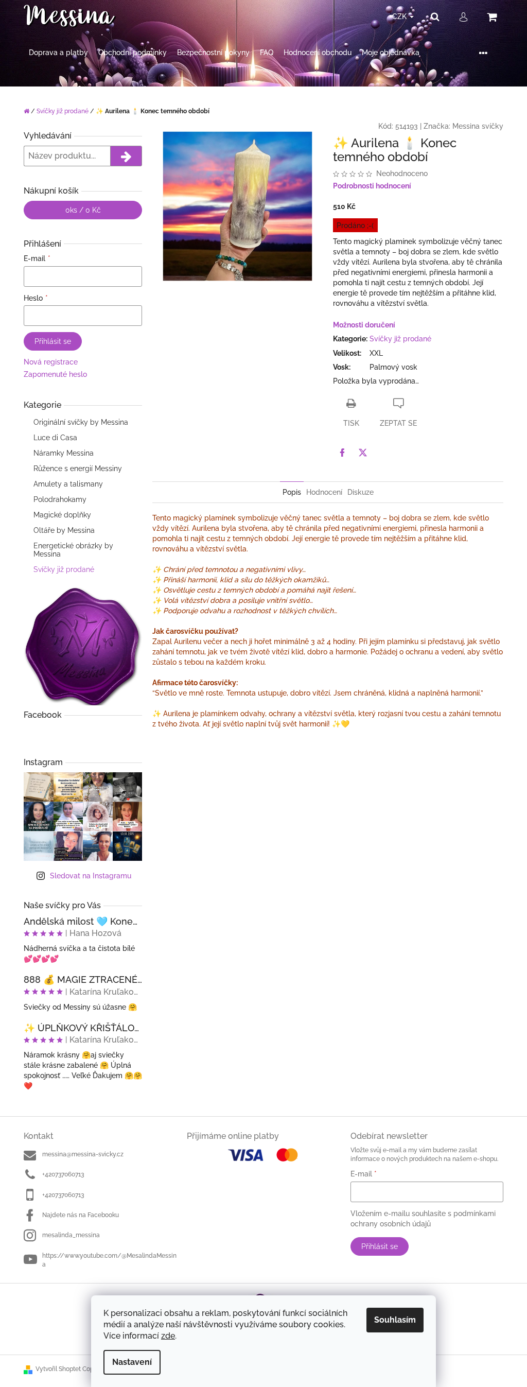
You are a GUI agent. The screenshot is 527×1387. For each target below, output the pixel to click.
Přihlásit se (52, 341)
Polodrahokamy (59, 499)
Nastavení (132, 1362)
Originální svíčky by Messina (80, 422)
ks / (83, 210)
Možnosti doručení (364, 325)
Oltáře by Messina (64, 530)
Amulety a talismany (68, 484)
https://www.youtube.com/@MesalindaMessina (109, 1260)
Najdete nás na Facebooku (80, 1215)
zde (168, 1336)
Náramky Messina (63, 453)
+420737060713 (63, 1174)
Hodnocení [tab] (324, 492)
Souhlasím (395, 1320)
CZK (400, 16)
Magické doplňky (62, 515)
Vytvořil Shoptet (58, 1369)
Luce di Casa (55, 438)
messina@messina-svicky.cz (83, 1154)
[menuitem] (58, 52)
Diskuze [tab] (360, 492)
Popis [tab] (292, 492)
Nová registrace (51, 362)
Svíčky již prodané (63, 569)
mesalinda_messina (71, 1235)
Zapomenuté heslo (55, 374)
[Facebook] (342, 452)
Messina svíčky (477, 126)
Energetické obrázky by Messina (73, 550)
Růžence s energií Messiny (77, 468)
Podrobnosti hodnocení (372, 186)
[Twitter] (363, 452)
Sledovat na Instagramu (90, 876)
